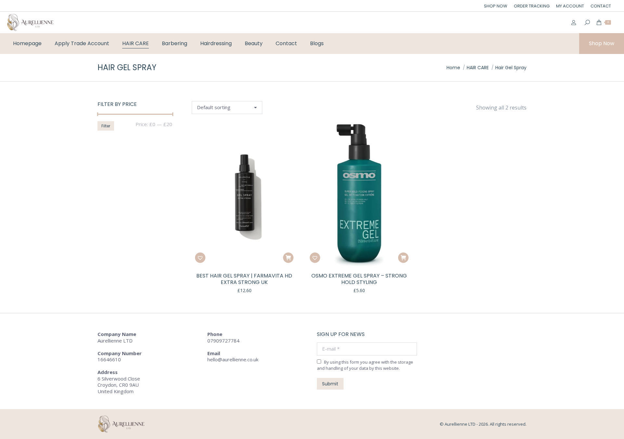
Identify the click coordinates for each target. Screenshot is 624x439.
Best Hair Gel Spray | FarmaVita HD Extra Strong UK (244, 279)
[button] (288, 257)
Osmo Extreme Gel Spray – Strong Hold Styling (359, 279)
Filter (105, 126)
